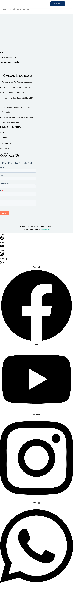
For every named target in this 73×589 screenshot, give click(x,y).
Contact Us (57, 4)
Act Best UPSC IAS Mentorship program (17, 82)
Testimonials (4, 148)
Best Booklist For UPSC (10, 123)
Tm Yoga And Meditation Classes (14, 92)
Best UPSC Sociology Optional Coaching (16, 87)
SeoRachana (45, 230)
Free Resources (5, 143)
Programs (3, 138)
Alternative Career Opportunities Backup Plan (18, 117)
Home (2, 132)
